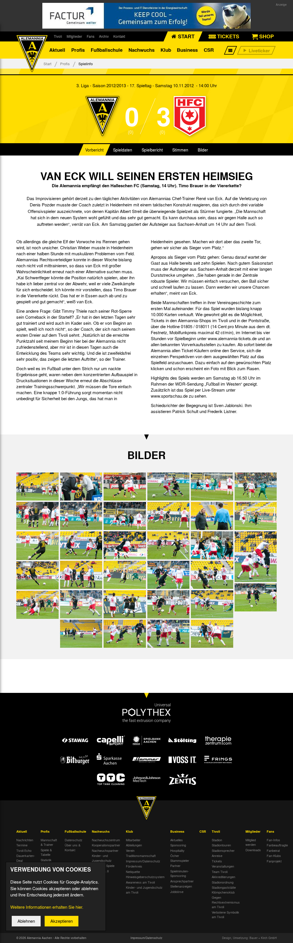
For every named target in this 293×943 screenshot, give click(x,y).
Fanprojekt (274, 861)
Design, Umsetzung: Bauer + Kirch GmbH (249, 938)
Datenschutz (73, 840)
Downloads (253, 850)
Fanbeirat (273, 850)
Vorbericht (94, 150)
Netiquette (133, 871)
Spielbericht (152, 150)
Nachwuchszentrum (106, 840)
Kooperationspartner (106, 845)
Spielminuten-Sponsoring (179, 873)
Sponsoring (178, 845)
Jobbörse (176, 891)
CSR (209, 49)
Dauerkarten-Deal (25, 858)
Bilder (203, 150)
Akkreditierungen (223, 876)
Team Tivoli (219, 871)
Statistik (46, 860)
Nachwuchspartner (105, 850)
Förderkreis (134, 866)
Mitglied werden (251, 842)
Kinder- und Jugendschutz (102, 858)
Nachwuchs (141, 49)
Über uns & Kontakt (72, 847)
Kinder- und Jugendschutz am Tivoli (144, 889)
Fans (90, 36)
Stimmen (180, 150)
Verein (130, 850)
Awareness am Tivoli (140, 882)
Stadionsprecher (223, 850)
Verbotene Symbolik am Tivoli (225, 914)
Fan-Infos (273, 840)
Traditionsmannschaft (141, 855)
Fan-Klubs (274, 855)
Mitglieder (74, 36)
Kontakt (119, 36)
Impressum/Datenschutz (143, 861)
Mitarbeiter (133, 840)
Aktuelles (176, 840)
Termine (21, 845)
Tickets (217, 861)
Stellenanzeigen (181, 886)
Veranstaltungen (223, 866)
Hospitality (177, 850)
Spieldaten (122, 150)
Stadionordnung (222, 882)
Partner (175, 865)
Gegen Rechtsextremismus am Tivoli (226, 902)
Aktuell (57, 49)
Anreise (217, 855)
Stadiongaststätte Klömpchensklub (224, 889)
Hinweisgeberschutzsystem (145, 876)
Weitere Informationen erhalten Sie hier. (46, 907)
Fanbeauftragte (277, 845)
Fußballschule (106, 49)
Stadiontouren (221, 845)
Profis (78, 49)
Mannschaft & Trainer (49, 842)
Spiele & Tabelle (46, 852)
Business (187, 49)
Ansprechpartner (182, 881)
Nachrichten (24, 840)
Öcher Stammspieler (179, 858)
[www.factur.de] (146, 16)
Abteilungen (134, 845)
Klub (166, 49)
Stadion (217, 840)
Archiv (104, 36)
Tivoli (58, 36)
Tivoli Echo (23, 850)
